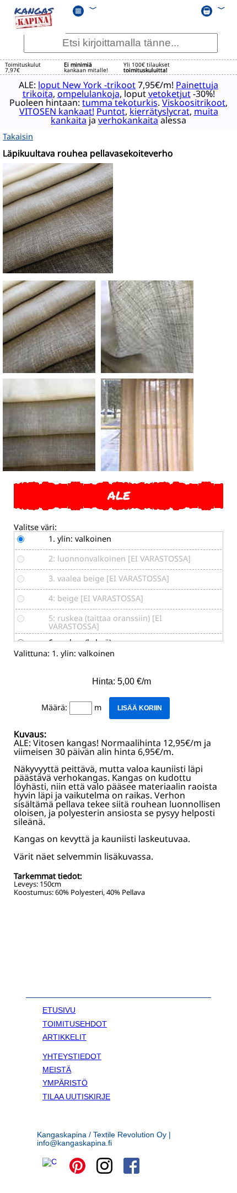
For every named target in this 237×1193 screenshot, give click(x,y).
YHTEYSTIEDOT (71, 1056)
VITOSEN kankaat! (56, 111)
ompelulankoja (88, 94)
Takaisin (18, 136)
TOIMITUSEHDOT (74, 1023)
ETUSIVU (59, 1010)
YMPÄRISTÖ (65, 1082)
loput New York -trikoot (87, 85)
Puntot (110, 111)
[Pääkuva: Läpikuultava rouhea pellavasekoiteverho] (58, 270)
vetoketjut (169, 94)
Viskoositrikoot (193, 102)
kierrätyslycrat (160, 111)
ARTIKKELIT (64, 1037)
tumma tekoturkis (120, 102)
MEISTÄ (56, 1069)
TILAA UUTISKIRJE (76, 1096)
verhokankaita (128, 120)
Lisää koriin (139, 708)
